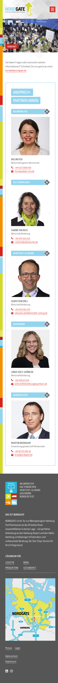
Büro (26, 562)
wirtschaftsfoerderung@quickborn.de (31, 383)
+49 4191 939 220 (22, 238)
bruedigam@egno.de (23, 454)
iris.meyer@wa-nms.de (24, 171)
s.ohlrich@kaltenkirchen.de (26, 242)
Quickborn (25, 493)
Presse (8, 648)
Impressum (10, 661)
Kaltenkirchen (28, 487)
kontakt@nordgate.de (15, 70)
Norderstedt (27, 496)
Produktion (11, 567)
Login (17, 648)
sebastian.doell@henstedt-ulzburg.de (31, 313)
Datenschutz (11, 656)
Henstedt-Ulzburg (30, 490)
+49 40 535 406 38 (23, 451)
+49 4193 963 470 (22, 309)
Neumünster (27, 483)
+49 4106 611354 (22, 380)
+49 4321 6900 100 (23, 167)
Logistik (9, 562)
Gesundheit (29, 567)
